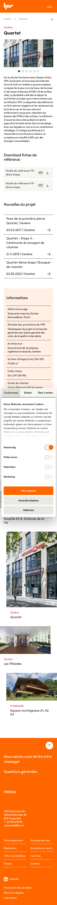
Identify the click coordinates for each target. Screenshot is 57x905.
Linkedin (14, 879)
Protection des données (18, 888)
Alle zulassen (28, 490)
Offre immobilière (14, 856)
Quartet (23, 19)
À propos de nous (40, 840)
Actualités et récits (41, 848)
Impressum (10, 898)
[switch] (48, 457)
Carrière (35, 856)
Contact (35, 864)
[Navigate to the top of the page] (49, 745)
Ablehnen (28, 510)
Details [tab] (28, 392)
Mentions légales (14, 893)
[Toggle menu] (50, 6)
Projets (7, 19)
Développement (13, 840)
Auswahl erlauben (28, 500)
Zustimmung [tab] (11, 392)
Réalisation (10, 848)
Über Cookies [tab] (45, 392)
